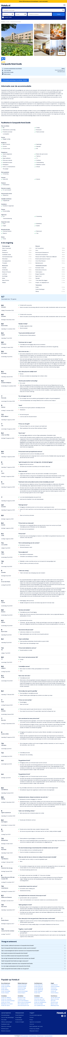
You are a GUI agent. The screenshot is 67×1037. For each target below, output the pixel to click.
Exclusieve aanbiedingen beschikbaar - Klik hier (15, 80)
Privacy (31, 1019)
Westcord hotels (55, 999)
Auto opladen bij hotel (39, 1005)
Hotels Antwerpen (55, 986)
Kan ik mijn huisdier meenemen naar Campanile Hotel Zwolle (17, 963)
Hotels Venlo (37, 992)
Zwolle (7, 21)
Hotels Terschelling (5, 991)
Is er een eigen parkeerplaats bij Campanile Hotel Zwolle (15, 966)
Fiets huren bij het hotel (23, 1005)
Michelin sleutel (4, 1028)
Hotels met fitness (5, 1002)
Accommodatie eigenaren (36, 1015)
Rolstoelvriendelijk (38, 1004)
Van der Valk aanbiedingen (7, 1017)
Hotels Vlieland (4, 989)
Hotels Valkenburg (38, 989)
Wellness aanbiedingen (6, 1022)
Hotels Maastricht (38, 985)
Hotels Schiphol (21, 992)
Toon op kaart (7, 70)
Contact (32, 1017)
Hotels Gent (54, 988)
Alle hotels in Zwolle (8, 72)
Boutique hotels (21, 997)
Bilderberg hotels (55, 1005)
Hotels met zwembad (6, 999)
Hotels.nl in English (19, 1022)
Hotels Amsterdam (22, 985)
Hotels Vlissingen (38, 991)
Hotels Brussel (54, 985)
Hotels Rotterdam (22, 986)
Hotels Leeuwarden (5, 986)
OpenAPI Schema (32, 1035)
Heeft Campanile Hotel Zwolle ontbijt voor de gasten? (15, 968)
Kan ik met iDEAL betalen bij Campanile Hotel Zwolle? (15, 955)
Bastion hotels (54, 1004)
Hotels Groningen (5, 985)
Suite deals (3, 1019)
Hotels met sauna (5, 1005)
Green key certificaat (6, 1026)
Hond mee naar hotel (39, 999)
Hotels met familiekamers (40, 1002)
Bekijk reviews (7, 74)
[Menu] (64, 5)
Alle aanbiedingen (5, 1015)
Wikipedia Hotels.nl (34, 1031)
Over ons (32, 1024)
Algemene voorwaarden (35, 1022)
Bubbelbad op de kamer (7, 1004)
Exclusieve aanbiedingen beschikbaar (13, 68)
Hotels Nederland (19, 1015)
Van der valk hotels (55, 997)
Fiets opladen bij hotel (23, 1004)
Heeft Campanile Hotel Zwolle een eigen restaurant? (14, 961)
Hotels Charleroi (54, 992)
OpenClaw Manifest (48, 1035)
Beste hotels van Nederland (24, 1002)
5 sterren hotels (21, 999)
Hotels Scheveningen (23, 991)
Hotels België (18, 1017)
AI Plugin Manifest (40, 1035)
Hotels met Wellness (6, 997)
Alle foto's (61, 53)
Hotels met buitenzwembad (7, 1000)
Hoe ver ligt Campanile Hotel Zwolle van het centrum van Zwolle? (18, 958)
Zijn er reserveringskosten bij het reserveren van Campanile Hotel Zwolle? (20, 950)
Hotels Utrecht (21, 989)
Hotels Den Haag (22, 988)
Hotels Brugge (54, 989)
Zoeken (58, 14)
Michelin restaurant (5, 1031)
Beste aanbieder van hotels (36, 1026)
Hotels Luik (53, 991)
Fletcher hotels (54, 1002)
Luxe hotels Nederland (23, 1000)
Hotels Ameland (5, 992)
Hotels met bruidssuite (39, 1000)
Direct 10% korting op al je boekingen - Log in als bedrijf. (33, 1)
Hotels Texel (4, 988)
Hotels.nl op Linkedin (34, 1028)
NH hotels (53, 1000)
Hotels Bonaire (18, 1019)
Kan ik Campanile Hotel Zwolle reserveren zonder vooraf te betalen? (18, 948)
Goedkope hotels (38, 997)
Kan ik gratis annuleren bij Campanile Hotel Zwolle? (14, 953)
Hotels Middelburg (38, 988)
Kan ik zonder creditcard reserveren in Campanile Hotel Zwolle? (17, 945)
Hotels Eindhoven (38, 986)
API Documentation (25, 1035)
